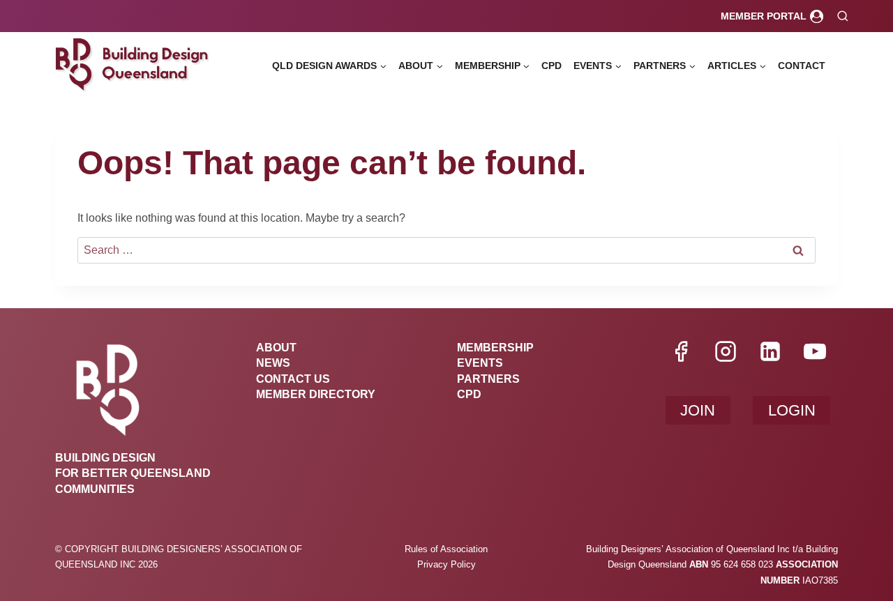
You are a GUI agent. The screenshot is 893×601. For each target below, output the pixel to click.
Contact (801, 65)
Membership (495, 347)
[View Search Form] (842, 16)
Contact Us (293, 379)
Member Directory (315, 394)
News (273, 363)
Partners (488, 379)
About (276, 347)
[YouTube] (815, 351)
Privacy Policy (446, 564)
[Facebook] (681, 351)
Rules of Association (446, 549)
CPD (551, 65)
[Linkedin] (770, 351)
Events (480, 363)
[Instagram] (725, 351)
